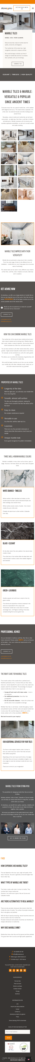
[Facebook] (10, 970)
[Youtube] (17, 970)
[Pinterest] (21, 970)
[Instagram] (14, 970)
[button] (33, 8)
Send (8, 1037)
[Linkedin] (24, 970)
